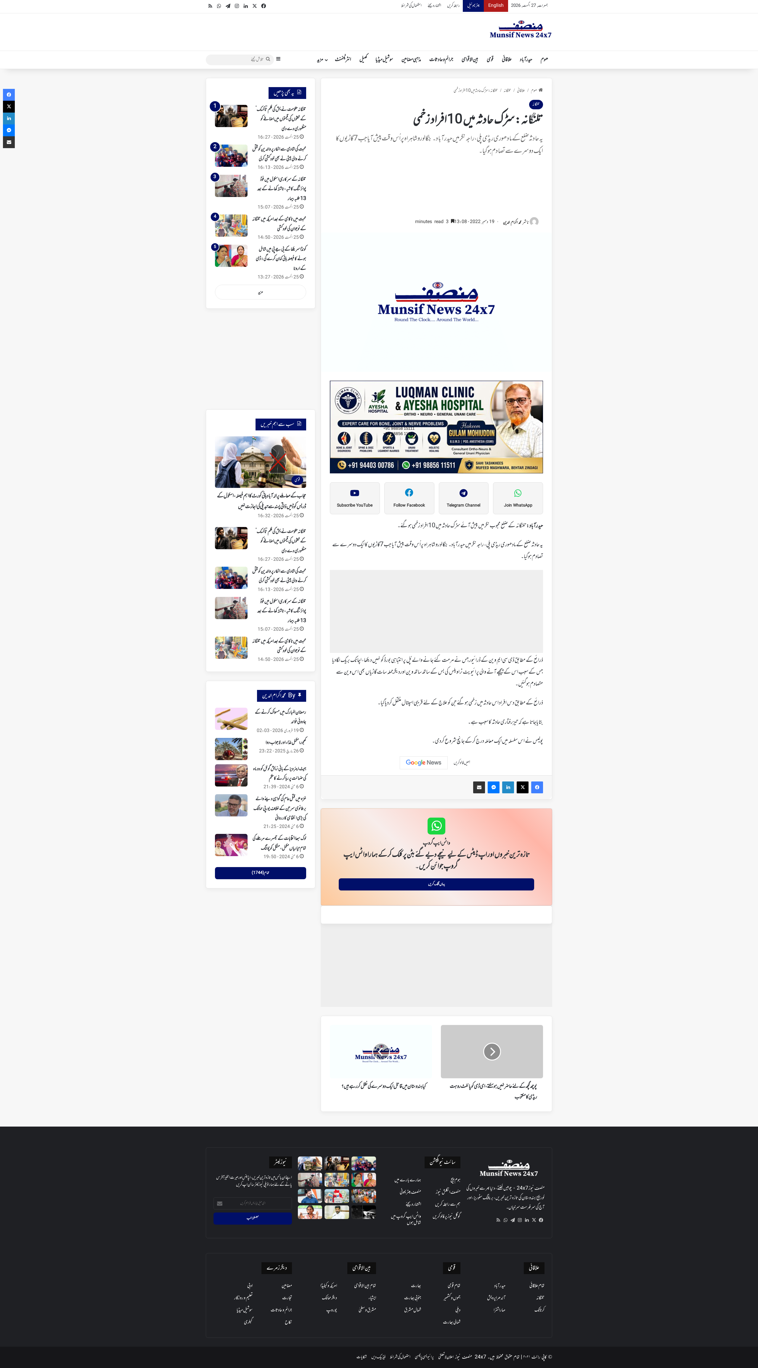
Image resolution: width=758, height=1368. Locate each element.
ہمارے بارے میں (407, 1180)
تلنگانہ (507, 91)
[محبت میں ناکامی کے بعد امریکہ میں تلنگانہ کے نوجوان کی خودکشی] (231, 225)
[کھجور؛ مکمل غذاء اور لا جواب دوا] (231, 749)
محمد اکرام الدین (512, 223)
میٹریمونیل (473, 6)
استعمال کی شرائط (411, 6)
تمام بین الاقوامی (365, 1286)
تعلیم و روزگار (243, 1298)
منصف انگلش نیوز (448, 1192)
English (496, 6)
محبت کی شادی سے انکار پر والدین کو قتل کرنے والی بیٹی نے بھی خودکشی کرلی (279, 576)
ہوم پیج (455, 1180)
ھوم (544, 60)
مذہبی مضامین (411, 60)
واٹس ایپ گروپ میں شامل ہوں (406, 1219)
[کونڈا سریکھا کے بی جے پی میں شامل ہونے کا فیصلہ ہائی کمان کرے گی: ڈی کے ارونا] (231, 256)
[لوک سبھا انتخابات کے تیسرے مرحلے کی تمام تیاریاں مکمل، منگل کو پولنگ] (231, 845)
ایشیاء (372, 1298)
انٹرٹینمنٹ (343, 60)
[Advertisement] (436, 189)
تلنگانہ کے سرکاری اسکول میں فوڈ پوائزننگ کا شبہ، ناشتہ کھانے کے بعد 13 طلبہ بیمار (281, 189)
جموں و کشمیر (452, 1298)
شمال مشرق (412, 1310)
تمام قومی (454, 1286)
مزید (320, 60)
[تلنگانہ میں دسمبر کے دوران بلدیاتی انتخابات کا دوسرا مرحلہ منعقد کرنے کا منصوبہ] (337, 1196)
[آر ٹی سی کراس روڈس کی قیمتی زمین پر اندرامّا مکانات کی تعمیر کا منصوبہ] (337, 1212)
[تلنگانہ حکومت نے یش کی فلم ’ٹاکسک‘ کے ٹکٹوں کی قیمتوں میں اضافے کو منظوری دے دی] (231, 116)
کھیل (363, 60)
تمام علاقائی (537, 1286)
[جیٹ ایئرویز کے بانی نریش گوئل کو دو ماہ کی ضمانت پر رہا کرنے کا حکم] (231, 775)
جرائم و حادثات (441, 60)
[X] (533, 1220)
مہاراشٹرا (499, 1310)
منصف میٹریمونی (410, 1192)
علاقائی (507, 60)
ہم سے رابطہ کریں (447, 1204)
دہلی (457, 1310)
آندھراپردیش (496, 1298)
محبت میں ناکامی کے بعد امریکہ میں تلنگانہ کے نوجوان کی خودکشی (279, 646)
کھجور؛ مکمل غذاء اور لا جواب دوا (286, 742)
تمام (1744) (260, 873)
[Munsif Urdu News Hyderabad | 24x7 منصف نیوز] (520, 29)
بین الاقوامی (470, 60)
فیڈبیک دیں (378, 1357)
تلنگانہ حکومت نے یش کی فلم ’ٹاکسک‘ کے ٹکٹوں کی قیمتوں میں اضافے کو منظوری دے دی (281, 119)
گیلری (248, 1322)
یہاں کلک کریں (436, 884)
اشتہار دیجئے (434, 6)
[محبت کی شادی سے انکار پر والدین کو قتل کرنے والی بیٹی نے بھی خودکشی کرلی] (231, 156)
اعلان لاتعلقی (446, 1357)
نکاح (288, 1322)
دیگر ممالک (329, 1298)
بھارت (416, 1286)
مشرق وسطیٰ (367, 1310)
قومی (490, 60)
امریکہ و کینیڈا (328, 1286)
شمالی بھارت (451, 1322)
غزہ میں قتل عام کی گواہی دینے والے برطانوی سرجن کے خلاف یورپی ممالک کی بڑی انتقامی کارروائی (279, 808)
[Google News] (424, 762)
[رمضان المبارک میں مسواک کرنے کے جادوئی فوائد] (231, 719)
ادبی (250, 1286)
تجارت (287, 1298)
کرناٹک (539, 1310)
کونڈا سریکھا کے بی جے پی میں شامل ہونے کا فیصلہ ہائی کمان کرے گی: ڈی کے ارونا (281, 259)
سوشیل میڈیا (384, 60)
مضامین (287, 1286)
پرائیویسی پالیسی (424, 1357)
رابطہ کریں (453, 6)
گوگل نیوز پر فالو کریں (446, 1216)
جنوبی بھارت (412, 1298)
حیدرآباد (526, 60)
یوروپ (331, 1310)
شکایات (361, 1357)
